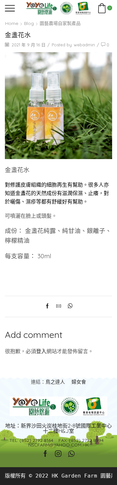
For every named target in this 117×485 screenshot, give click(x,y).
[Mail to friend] (58, 306)
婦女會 (79, 382)
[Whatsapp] (71, 453)
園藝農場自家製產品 (60, 23)
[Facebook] (49, 306)
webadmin (84, 44)
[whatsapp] (68, 306)
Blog (29, 23)
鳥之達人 (55, 382)
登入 (41, 351)
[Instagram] (58, 453)
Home (11, 23)
